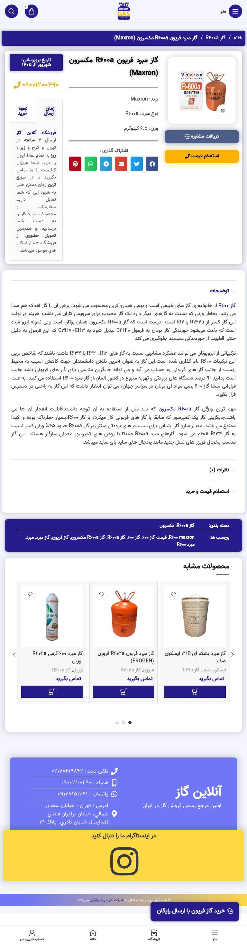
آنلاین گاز (198, 792)
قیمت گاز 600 (154, 537)
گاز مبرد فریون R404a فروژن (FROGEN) (125, 657)
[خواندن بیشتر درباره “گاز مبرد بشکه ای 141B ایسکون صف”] (195, 692)
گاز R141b (190, 670)
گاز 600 (134, 537)
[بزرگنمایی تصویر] (222, 110)
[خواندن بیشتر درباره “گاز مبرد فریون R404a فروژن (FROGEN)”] (123, 692)
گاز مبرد (43, 537)
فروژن (148, 670)
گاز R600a (214, 38)
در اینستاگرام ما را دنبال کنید (123, 836)
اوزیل (78, 670)
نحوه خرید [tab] (22, 111)
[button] (152, 164)
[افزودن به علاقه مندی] (173, 594)
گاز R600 (227, 306)
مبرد (30, 537)
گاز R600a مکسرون (88, 537)
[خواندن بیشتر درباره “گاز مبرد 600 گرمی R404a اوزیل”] (52, 692)
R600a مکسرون (175, 409)
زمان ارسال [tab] (49, 111)
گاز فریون (60, 537)
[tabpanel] (36, 192)
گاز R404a (131, 670)
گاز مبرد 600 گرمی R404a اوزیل (57, 657)
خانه (237, 38)
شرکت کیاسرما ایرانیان (107, 900)
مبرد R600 (186, 544)
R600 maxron (182, 537)
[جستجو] (12, 11)
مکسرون (167, 525)
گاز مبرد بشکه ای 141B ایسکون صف (195, 657)
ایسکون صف (214, 670)
